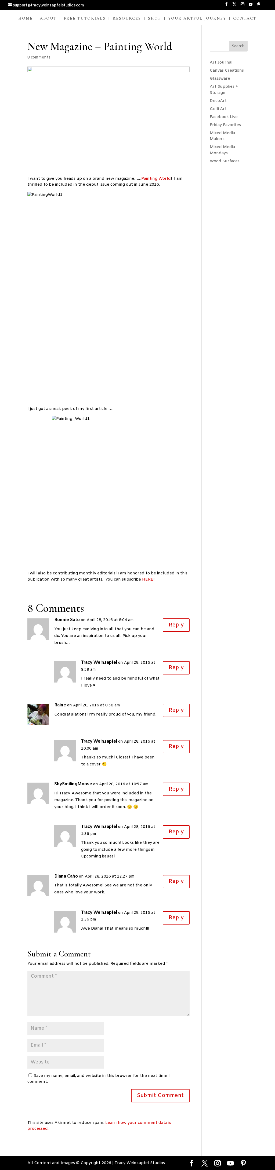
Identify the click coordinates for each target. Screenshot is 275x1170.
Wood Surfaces (225, 161)
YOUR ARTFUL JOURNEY (197, 18)
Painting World (156, 178)
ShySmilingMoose (73, 784)
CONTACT (244, 18)
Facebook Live (224, 117)
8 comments (38, 57)
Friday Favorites (225, 125)
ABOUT (48, 18)
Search (238, 46)
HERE (147, 579)
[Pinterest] (258, 6)
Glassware (220, 78)
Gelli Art (218, 109)
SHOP (154, 18)
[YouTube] (250, 6)
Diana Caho (66, 876)
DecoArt (218, 101)
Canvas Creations (227, 70)
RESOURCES (127, 18)
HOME (25, 18)
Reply (176, 625)
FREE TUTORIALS (85, 18)
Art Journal (221, 62)
